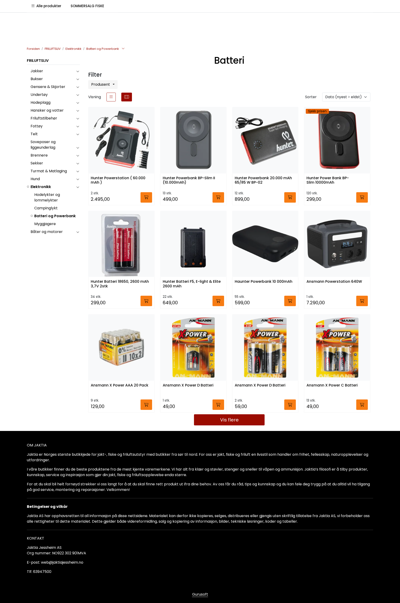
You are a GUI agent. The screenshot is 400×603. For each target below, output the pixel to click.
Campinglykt (46, 208)
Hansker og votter (47, 110)
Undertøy (39, 94)
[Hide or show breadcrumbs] (123, 49)
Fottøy (37, 126)
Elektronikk (41, 186)
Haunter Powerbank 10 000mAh (263, 281)
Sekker (37, 163)
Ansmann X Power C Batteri (332, 385)
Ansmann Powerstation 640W (334, 281)
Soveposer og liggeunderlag (43, 144)
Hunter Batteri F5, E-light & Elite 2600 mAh (192, 284)
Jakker (37, 71)
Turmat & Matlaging (49, 171)
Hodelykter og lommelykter (47, 197)
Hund (35, 179)
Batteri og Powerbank (55, 216)
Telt (34, 134)
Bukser (37, 79)
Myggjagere (45, 223)
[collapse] (77, 71)
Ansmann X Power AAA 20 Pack (119, 385)
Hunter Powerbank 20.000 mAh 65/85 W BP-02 (263, 180)
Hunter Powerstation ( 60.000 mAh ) (118, 180)
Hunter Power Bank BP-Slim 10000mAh (327, 180)
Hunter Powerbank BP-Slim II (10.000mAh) (189, 180)
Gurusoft (200, 594)
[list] (111, 97)
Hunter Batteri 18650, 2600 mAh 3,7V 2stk (120, 284)
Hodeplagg (40, 102)
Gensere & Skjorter (48, 86)
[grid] (126, 97)
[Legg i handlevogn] (146, 197)
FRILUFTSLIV (38, 60)
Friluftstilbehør (44, 118)
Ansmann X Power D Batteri (188, 385)
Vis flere (229, 420)
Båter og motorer (47, 231)
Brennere (39, 155)
